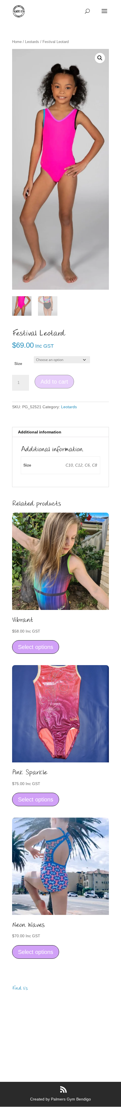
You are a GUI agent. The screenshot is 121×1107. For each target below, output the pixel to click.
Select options (35, 647)
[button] (100, 58)
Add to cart (54, 382)
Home (17, 42)
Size (18, 363)
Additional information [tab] (39, 432)
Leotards (32, 42)
